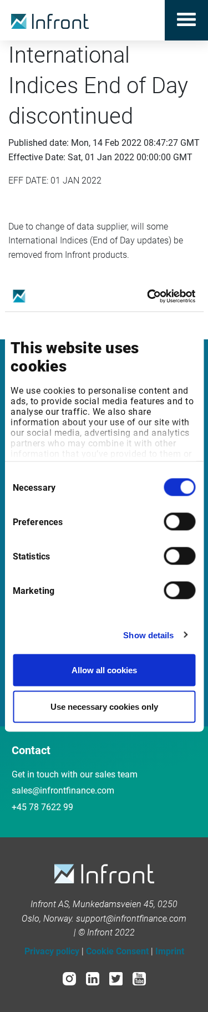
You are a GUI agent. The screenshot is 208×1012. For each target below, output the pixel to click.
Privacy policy (51, 951)
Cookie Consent (117, 951)
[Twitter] (115, 978)
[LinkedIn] (92, 978)
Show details (148, 634)
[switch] (179, 522)
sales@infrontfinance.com (63, 790)
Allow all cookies (104, 670)
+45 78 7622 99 (42, 807)
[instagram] (69, 978)
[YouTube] (139, 978)
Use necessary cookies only (104, 706)
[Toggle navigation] (186, 20)
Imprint (169, 951)
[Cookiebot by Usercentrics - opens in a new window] (148, 296)
